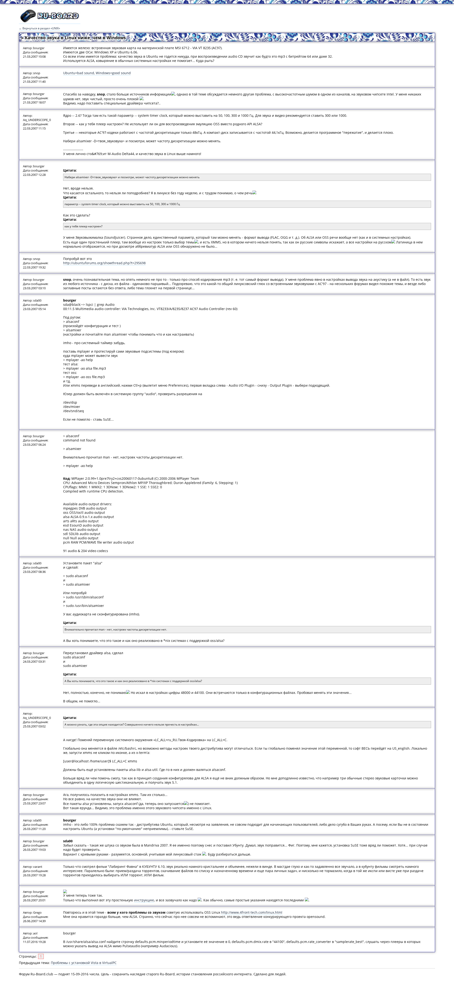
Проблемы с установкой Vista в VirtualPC (84, 962)
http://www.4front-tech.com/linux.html (251, 912)
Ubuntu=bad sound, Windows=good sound (97, 73)
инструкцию (144, 900)
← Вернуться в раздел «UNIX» (39, 28)
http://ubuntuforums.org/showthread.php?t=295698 (104, 263)
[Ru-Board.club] (49, 21)
